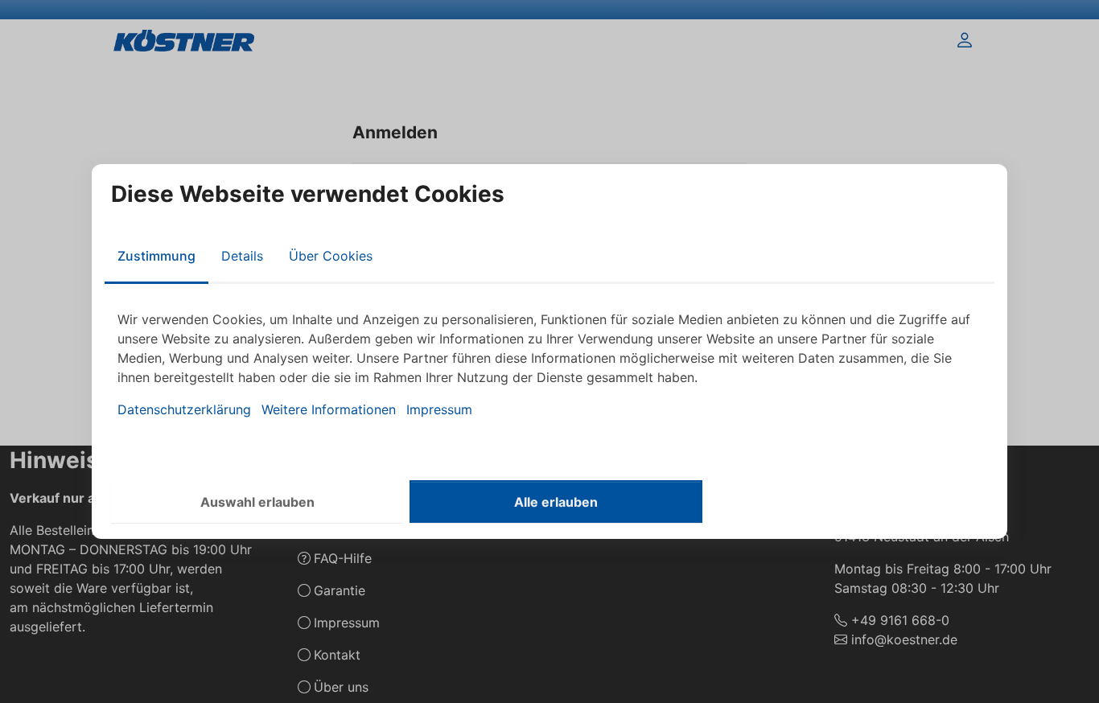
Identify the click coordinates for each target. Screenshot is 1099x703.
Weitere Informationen (328, 409)
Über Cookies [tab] (331, 256)
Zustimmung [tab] (156, 256)
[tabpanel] (549, 364)
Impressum (439, 409)
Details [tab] (242, 256)
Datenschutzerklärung (184, 409)
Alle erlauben (556, 502)
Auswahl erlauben (257, 502)
